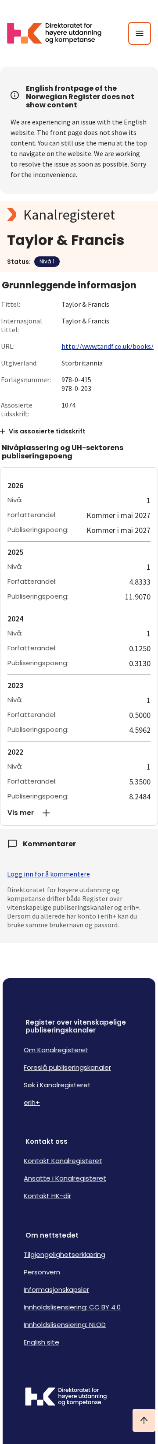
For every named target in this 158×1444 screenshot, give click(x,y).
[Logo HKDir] (79, 1397)
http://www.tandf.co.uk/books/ (107, 346)
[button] (79, 813)
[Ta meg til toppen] (144, 1420)
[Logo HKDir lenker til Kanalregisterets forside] (59, 33)
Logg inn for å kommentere (48, 873)
